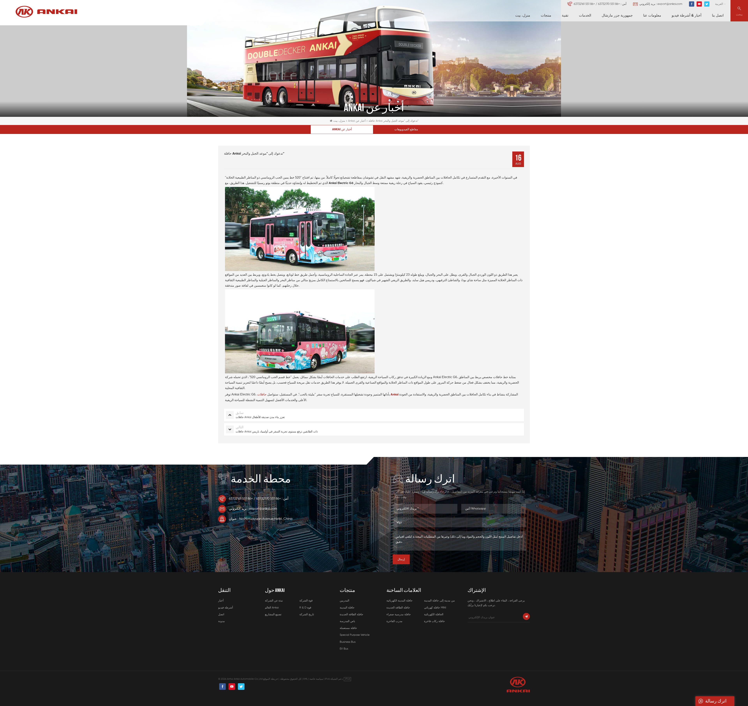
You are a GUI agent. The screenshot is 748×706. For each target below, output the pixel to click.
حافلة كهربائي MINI (435, 607)
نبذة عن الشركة (274, 600)
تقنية (565, 15)
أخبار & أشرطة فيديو (686, 15)
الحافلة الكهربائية (433, 614)
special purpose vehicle (355, 635)
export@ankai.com (669, 4)
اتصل (221, 614)
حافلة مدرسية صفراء (398, 614)
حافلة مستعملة (348, 628)
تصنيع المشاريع (273, 614)
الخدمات (585, 15)
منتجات (546, 15)
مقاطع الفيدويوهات (406, 129)
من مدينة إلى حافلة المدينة (439, 600)
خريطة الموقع (270, 679)
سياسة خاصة (316, 679)
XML (305, 679)
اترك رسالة (716, 701)
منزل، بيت (522, 15)
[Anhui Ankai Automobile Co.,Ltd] (46, 12)
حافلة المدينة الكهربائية (399, 600)
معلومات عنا (652, 15)
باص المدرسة (347, 621)
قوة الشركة (306, 600)
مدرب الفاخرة (394, 621)
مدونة (221, 621)
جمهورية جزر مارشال (617, 15)
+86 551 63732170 (609, 4)
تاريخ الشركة (306, 614)
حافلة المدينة (347, 607)
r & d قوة (305, 607)
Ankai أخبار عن (357, 121)
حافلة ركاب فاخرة (434, 621)
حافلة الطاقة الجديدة (351, 614)
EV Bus (344, 648)
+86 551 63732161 (584, 4)
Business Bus (347, 642)
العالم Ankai (272, 607)
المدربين (344, 600)
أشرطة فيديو (225, 607)
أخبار (221, 600)
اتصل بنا (718, 15)
